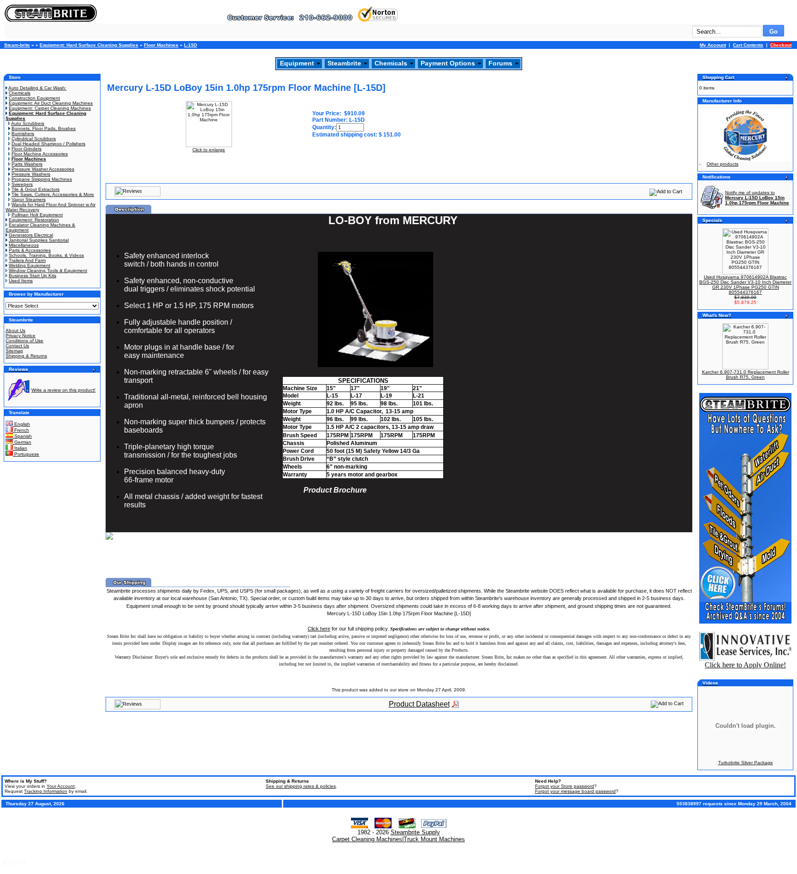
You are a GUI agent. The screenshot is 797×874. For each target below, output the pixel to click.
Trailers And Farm (27, 260)
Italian (20, 448)
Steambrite (344, 63)
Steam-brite (17, 45)
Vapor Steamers (29, 199)
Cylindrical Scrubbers (34, 138)
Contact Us (17, 345)
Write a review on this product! (63, 389)
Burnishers (23, 133)
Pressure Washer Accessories (43, 169)
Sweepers (22, 184)
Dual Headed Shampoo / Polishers (48, 143)
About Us (15, 330)
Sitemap (14, 350)
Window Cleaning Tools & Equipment (48, 270)
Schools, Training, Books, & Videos (46, 255)
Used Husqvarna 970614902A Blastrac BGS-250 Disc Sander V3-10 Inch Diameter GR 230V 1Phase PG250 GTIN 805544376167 (745, 284)
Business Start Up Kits (32, 275)
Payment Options (448, 63)
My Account (713, 45)
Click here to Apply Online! (745, 665)
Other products (722, 163)
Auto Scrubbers (27, 123)
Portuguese (26, 454)
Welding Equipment (29, 265)
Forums (500, 63)
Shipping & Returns (26, 355)
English (21, 424)
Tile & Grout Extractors (35, 189)
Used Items (21, 280)
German (22, 442)
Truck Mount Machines (434, 839)
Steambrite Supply (415, 832)
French (21, 430)
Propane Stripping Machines (42, 179)
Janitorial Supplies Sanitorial (39, 240)
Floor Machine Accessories (40, 153)
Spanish (22, 436)
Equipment (297, 63)
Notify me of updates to (757, 197)
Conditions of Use (24, 340)
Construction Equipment (34, 98)
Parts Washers (27, 163)
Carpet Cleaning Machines (367, 839)
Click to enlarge (208, 149)
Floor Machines (161, 45)
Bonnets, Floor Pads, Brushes (44, 128)
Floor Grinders (27, 148)
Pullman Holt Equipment (37, 214)
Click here (319, 628)
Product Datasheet (419, 704)
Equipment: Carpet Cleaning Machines (50, 108)
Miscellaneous (24, 245)
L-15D (190, 45)
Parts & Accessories (30, 250)
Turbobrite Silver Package (745, 762)
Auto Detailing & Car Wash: (37, 87)
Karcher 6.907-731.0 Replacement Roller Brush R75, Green (745, 374)
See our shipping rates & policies (301, 786)
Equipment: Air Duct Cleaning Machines (51, 103)
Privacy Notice (21, 335)
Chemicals (391, 63)
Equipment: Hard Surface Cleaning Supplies (89, 45)
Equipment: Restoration (34, 219)
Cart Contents (748, 45)
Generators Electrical (31, 235)
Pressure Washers (31, 174)
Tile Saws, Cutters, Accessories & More (53, 194)
